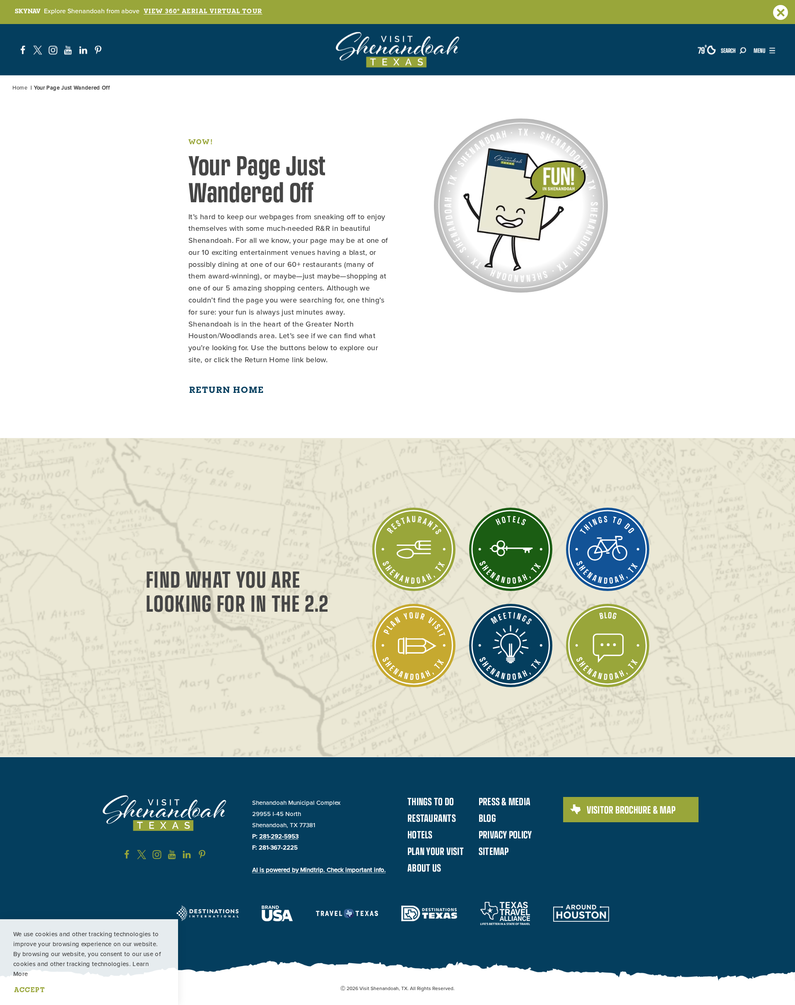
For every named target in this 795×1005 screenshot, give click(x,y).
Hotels (420, 834)
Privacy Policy (505, 834)
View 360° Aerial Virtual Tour (203, 11)
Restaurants (431, 817)
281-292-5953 (279, 836)
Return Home (226, 389)
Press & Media (504, 801)
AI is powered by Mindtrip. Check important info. (319, 869)
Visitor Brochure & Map (631, 809)
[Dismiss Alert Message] (780, 12)
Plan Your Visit (435, 850)
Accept (29, 990)
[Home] (397, 50)
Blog (487, 817)
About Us (424, 867)
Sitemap (494, 850)
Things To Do (430, 801)
